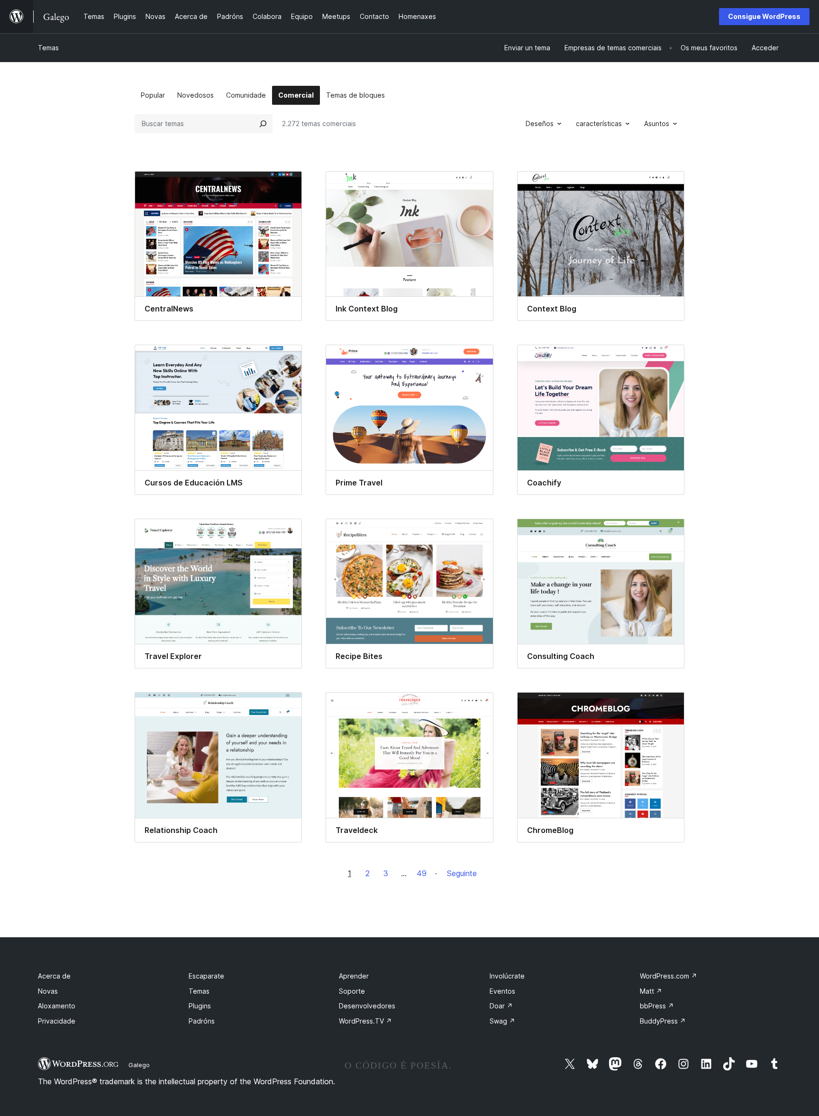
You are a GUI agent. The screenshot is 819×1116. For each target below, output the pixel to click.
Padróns (202, 1021)
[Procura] (263, 123)
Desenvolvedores (367, 1006)
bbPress (657, 1006)
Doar (501, 1006)
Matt (651, 991)
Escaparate (206, 976)
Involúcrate (507, 976)
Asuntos (656, 123)
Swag (502, 1021)
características (599, 123)
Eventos (502, 991)
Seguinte (462, 873)
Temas (48, 48)
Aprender (354, 976)
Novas (48, 991)
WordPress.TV (365, 1021)
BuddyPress (663, 1021)
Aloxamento (56, 1006)
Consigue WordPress (764, 16)
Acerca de (54, 976)
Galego (139, 1065)
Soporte (352, 991)
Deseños (540, 123)
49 (422, 873)
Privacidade (56, 1021)
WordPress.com (668, 976)
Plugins (200, 1006)
